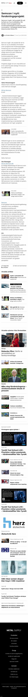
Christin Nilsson (10, 35)
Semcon (4, 202)
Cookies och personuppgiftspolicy (14, 653)
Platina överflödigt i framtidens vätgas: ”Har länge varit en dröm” (17, 194)
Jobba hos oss (14, 674)
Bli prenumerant (14, 638)
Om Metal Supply (14, 677)
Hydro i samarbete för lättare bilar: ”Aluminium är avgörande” (18, 132)
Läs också (13, 129)
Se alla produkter (14, 646)
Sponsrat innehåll (14, 661)
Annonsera (14, 643)
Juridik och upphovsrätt (14, 656)
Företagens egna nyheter (10, 429)
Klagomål (14, 659)
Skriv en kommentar (21, 265)
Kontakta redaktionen (14, 669)
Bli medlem (14, 641)
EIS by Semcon (6, 90)
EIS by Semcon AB (7, 163)
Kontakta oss (14, 671)
